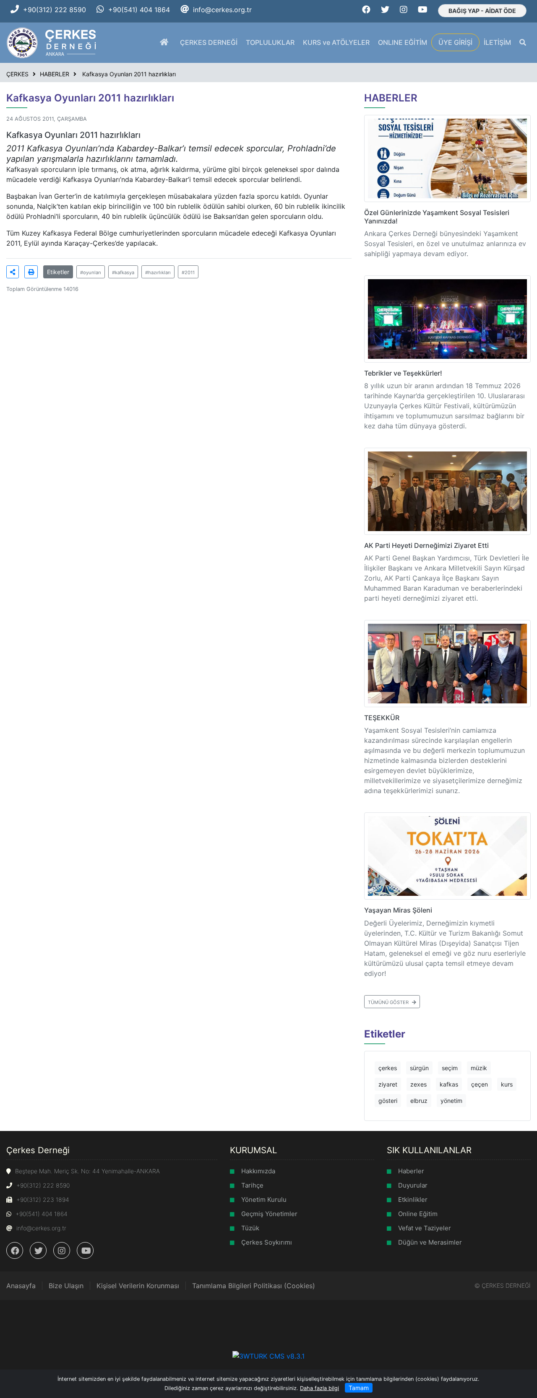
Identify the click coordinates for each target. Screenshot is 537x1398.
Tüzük (250, 1228)
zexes (418, 1084)
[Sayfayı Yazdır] (31, 271)
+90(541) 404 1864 (139, 9)
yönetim (451, 1100)
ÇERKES (17, 74)
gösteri (387, 1100)
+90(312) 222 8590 (54, 9)
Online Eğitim (418, 1214)
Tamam (359, 1387)
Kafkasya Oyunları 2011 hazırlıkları (128, 74)
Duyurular (413, 1185)
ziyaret (387, 1084)
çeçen (479, 1084)
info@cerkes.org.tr (222, 9)
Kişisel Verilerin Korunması (137, 1285)
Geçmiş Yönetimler (269, 1214)
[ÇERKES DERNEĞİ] (52, 42)
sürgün (419, 1067)
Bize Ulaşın (66, 1285)
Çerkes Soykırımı (266, 1242)
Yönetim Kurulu (264, 1199)
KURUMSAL (253, 1150)
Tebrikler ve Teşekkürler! (403, 373)
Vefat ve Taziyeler (424, 1228)
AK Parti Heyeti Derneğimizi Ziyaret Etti (426, 545)
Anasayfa (21, 1285)
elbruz (419, 1100)
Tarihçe (252, 1185)
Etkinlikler (413, 1199)
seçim (450, 1067)
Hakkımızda (258, 1171)
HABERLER (54, 74)
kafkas (449, 1084)
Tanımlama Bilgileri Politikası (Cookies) (253, 1285)
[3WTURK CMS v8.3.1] (268, 1355)
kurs (507, 1084)
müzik (479, 1067)
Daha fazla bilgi (319, 1388)
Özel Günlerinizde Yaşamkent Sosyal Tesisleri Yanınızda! (436, 216)
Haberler (411, 1171)
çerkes (387, 1067)
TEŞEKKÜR (381, 717)
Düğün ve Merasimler (430, 1242)
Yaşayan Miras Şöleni (398, 910)
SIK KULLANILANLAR (429, 1150)
